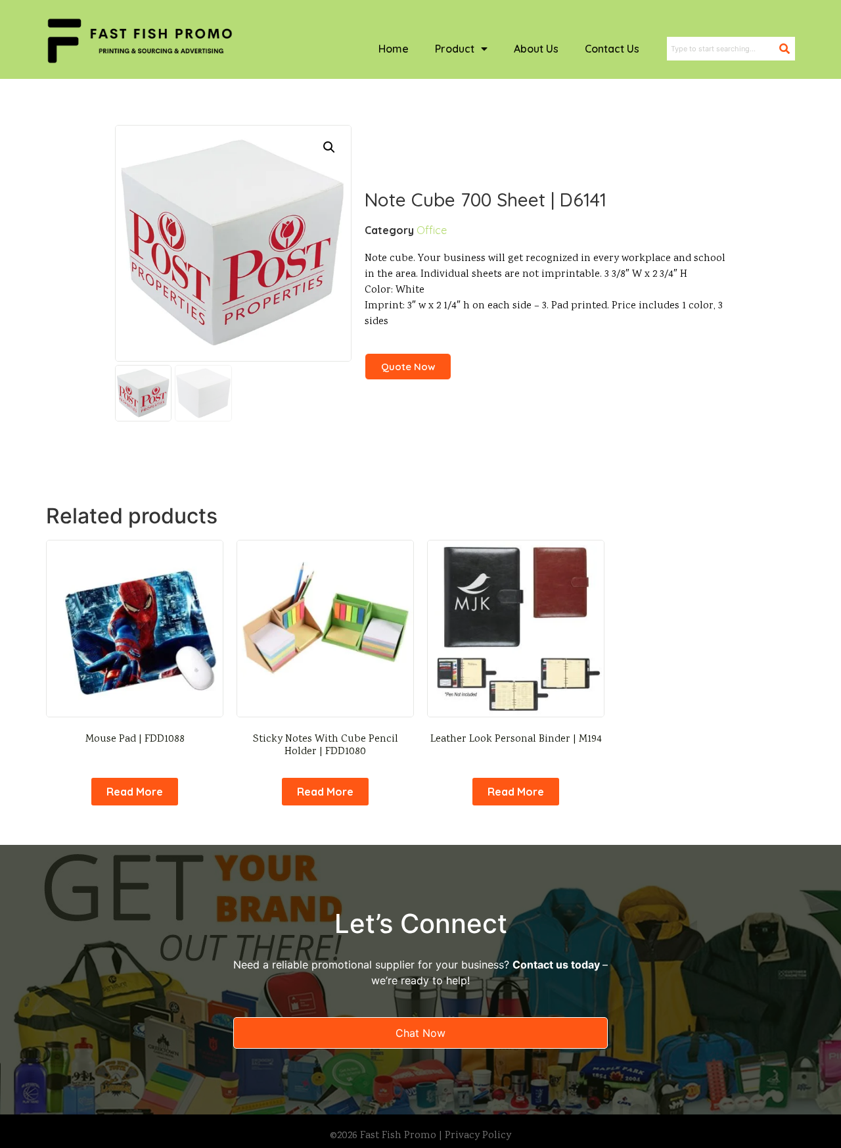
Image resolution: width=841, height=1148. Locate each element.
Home (393, 48)
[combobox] (723, 48)
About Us (536, 48)
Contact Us (612, 48)
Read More (134, 791)
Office (432, 230)
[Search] (787, 48)
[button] (329, 147)
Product (454, 48)
